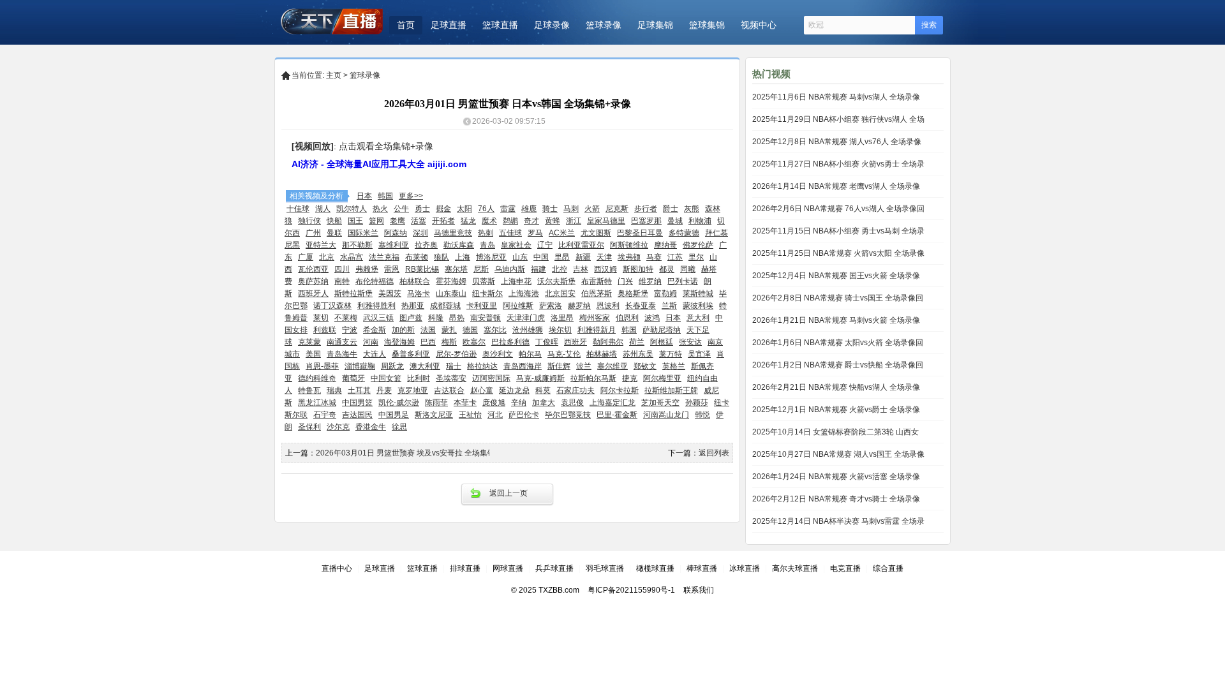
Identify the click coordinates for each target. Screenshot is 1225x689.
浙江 (573, 220)
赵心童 (481, 390)
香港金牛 (370, 426)
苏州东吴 (638, 354)
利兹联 (324, 329)
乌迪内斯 (509, 269)
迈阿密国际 (491, 378)
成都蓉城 (445, 305)
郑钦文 (645, 366)
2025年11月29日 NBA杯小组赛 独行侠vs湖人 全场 (838, 119)
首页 (406, 25)
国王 (355, 220)
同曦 (687, 269)
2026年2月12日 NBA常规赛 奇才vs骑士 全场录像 (836, 498)
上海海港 (524, 293)
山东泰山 (451, 293)
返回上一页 (508, 493)
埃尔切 (560, 329)
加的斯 (403, 329)
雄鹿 (529, 208)
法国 (428, 329)
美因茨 (389, 293)
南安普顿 (485, 317)
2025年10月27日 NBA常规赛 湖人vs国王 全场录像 (838, 454)
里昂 (562, 257)
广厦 (305, 257)
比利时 (418, 378)
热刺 (485, 232)
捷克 (629, 378)
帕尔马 (530, 354)
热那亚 (412, 305)
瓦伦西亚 (313, 269)
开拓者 (443, 220)
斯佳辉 (558, 366)
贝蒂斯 (483, 281)
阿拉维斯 (518, 305)
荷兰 (636, 341)
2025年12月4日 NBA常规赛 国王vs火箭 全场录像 (836, 275)
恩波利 (608, 305)
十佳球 (297, 208)
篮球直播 (500, 25)
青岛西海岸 (522, 366)
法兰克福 (384, 257)
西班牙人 (313, 293)
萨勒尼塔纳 (661, 329)
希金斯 (374, 329)
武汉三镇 (378, 317)
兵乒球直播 (554, 568)
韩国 (385, 195)
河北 (495, 414)
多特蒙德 (684, 232)
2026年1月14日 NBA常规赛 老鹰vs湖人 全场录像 (836, 186)
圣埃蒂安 (451, 378)
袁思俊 (572, 402)
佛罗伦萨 (698, 245)
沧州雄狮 (527, 329)
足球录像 (552, 25)
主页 (333, 75)
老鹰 (397, 220)
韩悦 (702, 414)
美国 (313, 354)
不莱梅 (345, 317)
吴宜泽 (699, 354)
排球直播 (465, 568)
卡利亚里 (481, 305)
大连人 (374, 354)
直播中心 (337, 568)
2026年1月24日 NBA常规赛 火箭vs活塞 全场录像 (836, 476)
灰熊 (691, 208)
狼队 (441, 257)
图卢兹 (410, 317)
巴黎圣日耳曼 (640, 232)
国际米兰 (363, 232)
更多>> (411, 195)
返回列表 (714, 452)
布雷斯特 (596, 281)
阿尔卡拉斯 (619, 390)
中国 (541, 257)
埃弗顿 (629, 257)
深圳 (420, 232)
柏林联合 (414, 281)
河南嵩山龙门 (666, 414)
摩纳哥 (665, 245)
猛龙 (468, 220)
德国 (470, 329)
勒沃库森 (458, 245)
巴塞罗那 (646, 220)
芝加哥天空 (660, 402)
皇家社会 (516, 245)
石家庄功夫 (575, 390)
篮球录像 (603, 25)
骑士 (550, 208)
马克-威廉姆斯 (540, 378)
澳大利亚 (425, 366)
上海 (462, 257)
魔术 (489, 220)
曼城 (675, 220)
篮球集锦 (707, 25)
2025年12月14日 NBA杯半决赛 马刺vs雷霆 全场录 (838, 521)
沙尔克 (338, 426)
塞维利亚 (393, 245)
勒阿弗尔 (608, 341)
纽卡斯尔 (487, 293)
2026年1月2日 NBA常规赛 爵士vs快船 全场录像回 (837, 364)
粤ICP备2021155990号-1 (631, 590)
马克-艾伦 (564, 354)
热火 (380, 208)
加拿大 (543, 402)
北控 (559, 269)
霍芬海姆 (451, 281)
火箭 (592, 208)
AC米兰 (562, 232)
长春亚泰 (640, 305)
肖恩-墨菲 (322, 366)
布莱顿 (416, 257)
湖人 (322, 208)
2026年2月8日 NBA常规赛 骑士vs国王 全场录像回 (837, 297)
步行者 (645, 208)
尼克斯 (616, 208)
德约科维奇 (317, 378)
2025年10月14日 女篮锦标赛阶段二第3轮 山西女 (835, 431)
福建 (538, 269)
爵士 (670, 208)
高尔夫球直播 (795, 568)
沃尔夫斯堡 (556, 281)
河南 (370, 341)
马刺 (571, 208)
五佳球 (510, 232)
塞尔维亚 (612, 366)
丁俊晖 (546, 341)
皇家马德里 (606, 220)
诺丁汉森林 (332, 305)
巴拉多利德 (510, 341)
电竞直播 (845, 568)
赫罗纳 (579, 305)
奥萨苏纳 (313, 281)
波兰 (583, 366)
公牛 (401, 208)
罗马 (535, 232)
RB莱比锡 (422, 269)
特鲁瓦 (309, 390)
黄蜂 (552, 220)
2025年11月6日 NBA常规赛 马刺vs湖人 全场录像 (836, 97)
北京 (326, 257)
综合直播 (888, 568)
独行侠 (309, 220)
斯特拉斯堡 (353, 293)
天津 (604, 257)
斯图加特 (638, 269)
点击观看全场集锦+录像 (386, 146)
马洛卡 (418, 293)
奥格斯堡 (633, 293)
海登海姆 (399, 341)
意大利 (698, 317)
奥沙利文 (497, 354)
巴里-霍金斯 (617, 414)
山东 (520, 257)
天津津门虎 (526, 317)
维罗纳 (650, 281)
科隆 (435, 317)
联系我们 (698, 590)
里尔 (696, 257)
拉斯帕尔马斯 (593, 378)
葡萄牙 (353, 378)
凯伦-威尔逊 (398, 402)
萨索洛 (550, 305)
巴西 (428, 341)
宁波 (349, 329)
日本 (364, 195)
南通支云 (342, 341)
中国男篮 (357, 402)
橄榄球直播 (655, 568)
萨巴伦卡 (524, 414)
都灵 (666, 269)
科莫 (543, 390)
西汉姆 (605, 269)
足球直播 (448, 25)
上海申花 (516, 281)
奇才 (531, 220)
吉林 (580, 269)
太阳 (464, 208)
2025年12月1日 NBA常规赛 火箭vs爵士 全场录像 (836, 409)
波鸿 (652, 317)
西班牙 (575, 341)
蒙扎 (449, 329)
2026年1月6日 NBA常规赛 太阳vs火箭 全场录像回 (837, 342)
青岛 (487, 245)
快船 (334, 220)
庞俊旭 (493, 402)
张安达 (690, 341)
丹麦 (384, 390)
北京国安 (560, 293)
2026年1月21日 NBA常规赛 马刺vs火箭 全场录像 (836, 320)
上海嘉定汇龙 (612, 402)
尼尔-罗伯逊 (456, 354)
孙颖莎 (696, 402)
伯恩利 (627, 317)
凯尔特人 (351, 208)
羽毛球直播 (605, 568)
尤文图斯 (596, 232)
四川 (342, 269)
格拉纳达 (482, 366)
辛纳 (518, 402)
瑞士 (453, 366)
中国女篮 (386, 378)
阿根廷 (661, 341)
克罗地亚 (412, 390)
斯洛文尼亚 (434, 414)
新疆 (583, 257)
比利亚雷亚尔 (581, 245)
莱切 (321, 317)
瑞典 (334, 390)
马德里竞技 (453, 232)
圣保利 (309, 426)
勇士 (422, 208)
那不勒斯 (357, 245)
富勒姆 (665, 293)
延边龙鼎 (514, 390)
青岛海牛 (342, 354)
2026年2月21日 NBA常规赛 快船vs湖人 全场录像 (836, 387)
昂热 (456, 317)
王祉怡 (470, 414)
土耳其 (359, 390)
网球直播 (508, 568)
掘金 (443, 208)
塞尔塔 (456, 269)
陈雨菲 (436, 402)
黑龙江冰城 (317, 402)
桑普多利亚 (411, 354)
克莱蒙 (309, 341)
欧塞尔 (474, 341)
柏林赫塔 (601, 354)
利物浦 (699, 220)
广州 (313, 232)
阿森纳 (395, 232)
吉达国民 (357, 414)
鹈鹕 (510, 220)
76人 (486, 208)
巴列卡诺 (682, 281)
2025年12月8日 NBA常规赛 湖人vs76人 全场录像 (836, 141)
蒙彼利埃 (698, 305)
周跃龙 (392, 366)
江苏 (675, 257)
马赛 (654, 257)
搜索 (929, 24)
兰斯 (669, 305)
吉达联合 (449, 390)
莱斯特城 (698, 293)
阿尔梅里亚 (662, 378)
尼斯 (481, 269)
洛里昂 (562, 317)
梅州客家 (594, 317)
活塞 (418, 220)
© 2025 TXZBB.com (545, 590)
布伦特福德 (374, 281)
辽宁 (545, 245)
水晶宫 (351, 257)
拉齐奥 (426, 245)
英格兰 (673, 366)
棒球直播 (702, 568)
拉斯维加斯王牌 (671, 390)
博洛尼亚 (491, 257)
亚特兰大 (321, 245)
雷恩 (391, 269)
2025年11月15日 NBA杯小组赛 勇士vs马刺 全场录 (838, 230)
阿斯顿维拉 (629, 245)
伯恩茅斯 (596, 293)
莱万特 (670, 354)
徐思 (399, 426)
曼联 (334, 232)
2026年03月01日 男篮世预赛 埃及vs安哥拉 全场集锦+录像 (415, 452)
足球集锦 (655, 25)
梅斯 (449, 341)
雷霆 (508, 208)
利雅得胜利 (376, 305)
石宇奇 (324, 414)
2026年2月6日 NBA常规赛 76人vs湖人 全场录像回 (838, 208)
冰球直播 (744, 568)
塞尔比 (495, 329)
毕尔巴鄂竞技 (568, 414)
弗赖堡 (366, 269)
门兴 (625, 281)
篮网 (376, 220)
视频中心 (758, 25)
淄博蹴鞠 (360, 366)
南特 (342, 281)
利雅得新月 (596, 329)
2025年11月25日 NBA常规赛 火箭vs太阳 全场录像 (838, 253)
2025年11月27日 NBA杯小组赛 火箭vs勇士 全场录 (838, 163)
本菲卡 (465, 402)
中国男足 (393, 414)
